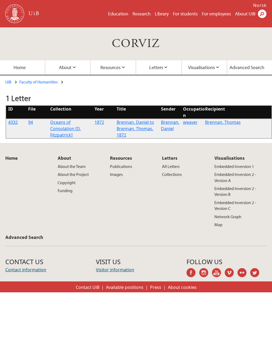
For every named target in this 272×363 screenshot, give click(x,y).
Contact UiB (87, 287)
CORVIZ (136, 43)
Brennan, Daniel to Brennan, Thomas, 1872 (135, 128)
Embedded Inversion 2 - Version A (235, 177)
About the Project (73, 174)
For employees (216, 14)
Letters (156, 67)
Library (162, 14)
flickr (243, 273)
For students (185, 14)
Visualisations (201, 67)
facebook (192, 273)
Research (142, 14)
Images (116, 174)
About (65, 67)
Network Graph (227, 216)
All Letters (171, 166)
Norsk (260, 5)
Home (20, 67)
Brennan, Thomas (223, 122)
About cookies (182, 287)
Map (218, 224)
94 (30, 122)
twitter (256, 273)
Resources (110, 67)
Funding (65, 190)
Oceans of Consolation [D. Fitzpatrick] (65, 128)
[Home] (15, 13)
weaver (190, 122)
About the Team (72, 166)
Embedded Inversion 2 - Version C (235, 205)
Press (155, 287)
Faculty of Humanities (38, 82)
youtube (218, 273)
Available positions (124, 287)
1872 (99, 122)
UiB (8, 82)
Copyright (66, 182)
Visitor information (115, 270)
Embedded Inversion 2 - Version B (235, 191)
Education (118, 14)
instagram (205, 273)
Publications (121, 166)
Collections (172, 174)
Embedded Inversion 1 (234, 166)
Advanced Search (247, 67)
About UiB (245, 14)
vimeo (231, 273)
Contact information (25, 270)
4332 (13, 122)
